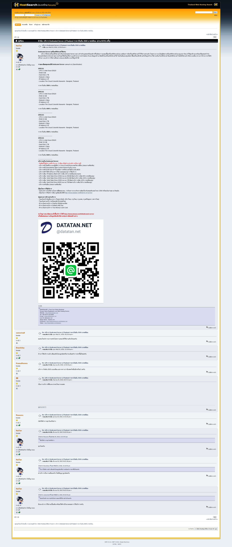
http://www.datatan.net (51, 313)
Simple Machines (124, 542)
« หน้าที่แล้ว (209, 34)
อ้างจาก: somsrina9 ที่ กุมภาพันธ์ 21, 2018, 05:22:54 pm (54, 495)
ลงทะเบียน (48, 12)
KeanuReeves (22, 363)
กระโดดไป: (191, 529)
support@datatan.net (50, 316)
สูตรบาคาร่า (42, 407)
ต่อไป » (215, 34)
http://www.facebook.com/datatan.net (57, 321)
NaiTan (19, 46)
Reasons (19, 415)
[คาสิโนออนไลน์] (19, 358)
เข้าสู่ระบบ (38, 12)
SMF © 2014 (115, 542)
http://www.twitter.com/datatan (52, 323)
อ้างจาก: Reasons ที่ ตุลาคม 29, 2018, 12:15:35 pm (53, 436)
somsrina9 (20, 333)
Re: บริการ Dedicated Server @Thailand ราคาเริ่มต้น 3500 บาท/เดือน (65, 332)
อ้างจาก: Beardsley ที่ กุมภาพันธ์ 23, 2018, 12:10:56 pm (54, 465)
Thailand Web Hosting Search (200, 5)
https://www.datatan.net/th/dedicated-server (79, 214)
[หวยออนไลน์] (19, 425)
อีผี (17, 378)
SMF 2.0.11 (108, 542)
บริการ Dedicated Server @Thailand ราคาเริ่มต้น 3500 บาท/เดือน (63, 45)
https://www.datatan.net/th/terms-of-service (78, 193)
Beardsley (20, 348)
